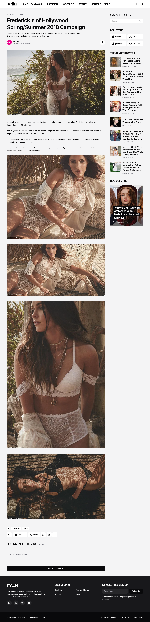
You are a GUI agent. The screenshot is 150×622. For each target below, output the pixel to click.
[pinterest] (22, 602)
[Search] (141, 4)
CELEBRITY (68, 4)
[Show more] (54, 534)
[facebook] (9, 602)
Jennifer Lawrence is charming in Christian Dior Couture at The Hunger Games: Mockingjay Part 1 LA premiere (132, 91)
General (58, 594)
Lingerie (25, 528)
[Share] (102, 42)
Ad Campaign (18, 14)
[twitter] (16, 602)
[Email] (49, 534)
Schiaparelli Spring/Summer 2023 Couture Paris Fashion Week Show (132, 75)
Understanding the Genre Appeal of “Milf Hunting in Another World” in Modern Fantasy (132, 106)
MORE (107, 4)
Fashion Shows (82, 590)
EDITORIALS (53, 4)
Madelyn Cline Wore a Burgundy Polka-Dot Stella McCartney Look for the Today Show (132, 135)
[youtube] (29, 602)
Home (9, 14)
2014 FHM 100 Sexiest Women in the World (132, 120)
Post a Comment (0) (56, 568)
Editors (114, 617)
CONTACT (96, 4)
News (78, 594)
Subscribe (136, 591)
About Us (105, 617)
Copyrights (138, 617)
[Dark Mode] (136, 4)
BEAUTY (83, 4)
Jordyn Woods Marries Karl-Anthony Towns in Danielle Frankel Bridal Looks (132, 166)
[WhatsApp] (43, 534)
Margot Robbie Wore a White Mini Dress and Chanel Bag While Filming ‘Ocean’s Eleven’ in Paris (132, 151)
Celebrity (58, 590)
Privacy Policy (125, 617)
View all (41, 544)
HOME (25, 4)
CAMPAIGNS (36, 4)
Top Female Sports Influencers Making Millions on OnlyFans (131, 61)
